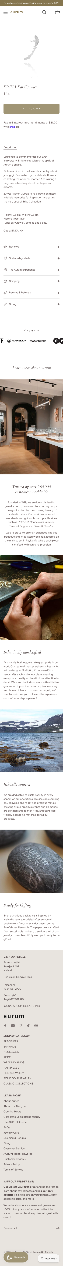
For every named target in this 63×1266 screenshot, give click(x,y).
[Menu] (5, 12)
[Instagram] (20, 1025)
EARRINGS (10, 1046)
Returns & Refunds (19, 292)
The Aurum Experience (21, 269)
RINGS (7, 1057)
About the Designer (15, 1106)
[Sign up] (57, 1228)
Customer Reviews (15, 1159)
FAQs (7, 1127)
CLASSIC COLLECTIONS (18, 1083)
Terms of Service (13, 1169)
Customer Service (14, 1148)
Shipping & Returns (15, 1138)
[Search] (44, 13)
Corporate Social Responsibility (22, 1116)
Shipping (14, 281)
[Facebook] (5, 1025)
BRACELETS (11, 1041)
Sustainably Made (19, 258)
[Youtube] (13, 1025)
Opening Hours (12, 1111)
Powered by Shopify (43, 1252)
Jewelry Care (11, 1132)
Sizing (12, 304)
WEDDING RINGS (14, 1062)
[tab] (12, 147)
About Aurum (11, 1101)
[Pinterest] (36, 1025)
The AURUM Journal (15, 1122)
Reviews (13, 246)
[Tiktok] (28, 1025)
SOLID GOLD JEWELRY (17, 1078)
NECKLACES (11, 1052)
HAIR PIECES (11, 1067)
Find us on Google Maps (18, 977)
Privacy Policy (12, 1164)
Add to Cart (31, 108)
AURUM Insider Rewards (18, 1153)
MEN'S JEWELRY (14, 1073)
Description (10, 147)
